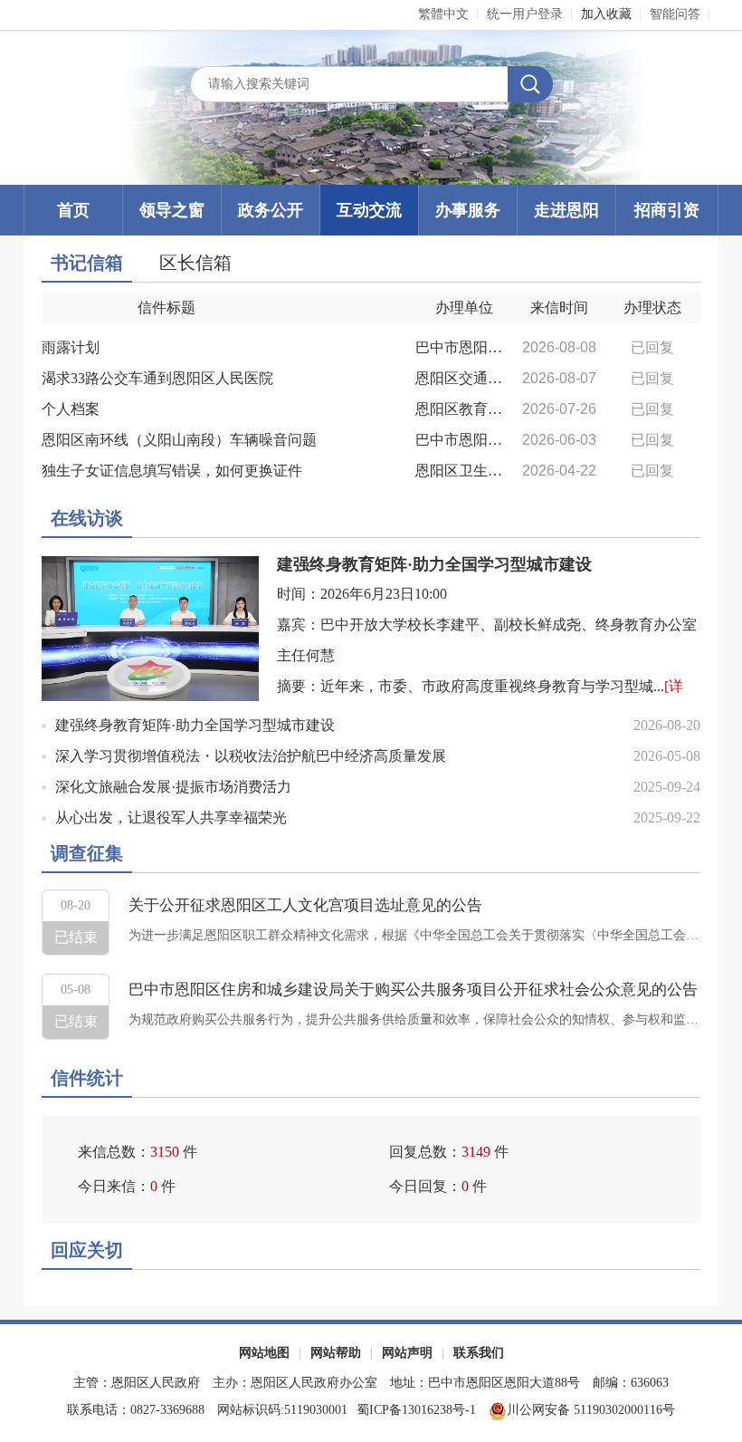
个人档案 (71, 409)
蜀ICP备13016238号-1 (418, 1410)
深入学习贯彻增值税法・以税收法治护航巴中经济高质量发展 (250, 756)
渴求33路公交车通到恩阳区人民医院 (157, 378)
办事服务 (467, 210)
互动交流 (369, 210)
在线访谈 (87, 518)
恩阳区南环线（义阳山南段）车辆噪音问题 (179, 439)
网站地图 (264, 1353)
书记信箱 (87, 263)
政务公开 (270, 210)
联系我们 (478, 1353)
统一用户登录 (525, 14)
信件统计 (87, 1078)
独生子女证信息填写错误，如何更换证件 (172, 470)
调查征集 (87, 853)
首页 (73, 210)
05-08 (75, 989)
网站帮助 (335, 1353)
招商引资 (666, 210)
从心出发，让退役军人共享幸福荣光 (171, 817)
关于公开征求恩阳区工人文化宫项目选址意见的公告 (305, 905)
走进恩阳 (566, 210)
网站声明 (407, 1353)
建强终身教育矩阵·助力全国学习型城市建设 (434, 564)
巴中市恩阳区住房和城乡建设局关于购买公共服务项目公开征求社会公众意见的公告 (413, 989)
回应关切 (87, 1250)
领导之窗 (172, 210)
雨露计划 (71, 347)
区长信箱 (195, 263)
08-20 (75, 905)
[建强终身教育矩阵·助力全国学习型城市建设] (150, 627)
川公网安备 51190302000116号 (591, 1410)
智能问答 (675, 14)
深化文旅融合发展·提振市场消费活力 (173, 786)
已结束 (76, 937)
